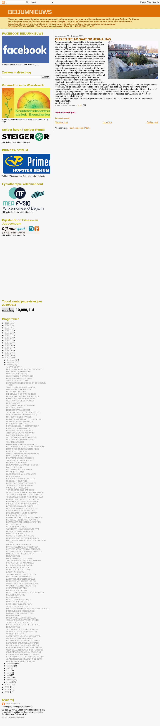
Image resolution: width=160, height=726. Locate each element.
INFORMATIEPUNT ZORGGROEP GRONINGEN (25, 447)
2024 (7, 325)
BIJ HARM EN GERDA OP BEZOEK (20, 554)
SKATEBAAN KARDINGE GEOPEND (20, 405)
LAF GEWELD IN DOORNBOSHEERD (21, 394)
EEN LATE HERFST (14, 615)
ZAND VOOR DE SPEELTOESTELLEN (21, 579)
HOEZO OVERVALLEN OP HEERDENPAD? (23, 625)
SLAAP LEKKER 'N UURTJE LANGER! (21, 387)
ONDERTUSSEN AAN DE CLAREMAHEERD (23, 636)
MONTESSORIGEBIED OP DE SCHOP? (22, 508)
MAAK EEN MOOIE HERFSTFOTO (19, 376)
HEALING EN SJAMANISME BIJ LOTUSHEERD (24, 647)
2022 (7, 330)
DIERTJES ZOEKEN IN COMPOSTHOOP (22, 426)
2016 (7, 345)
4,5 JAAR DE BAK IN (14, 367)
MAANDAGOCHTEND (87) (16, 602)
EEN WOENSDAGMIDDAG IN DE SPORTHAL (24, 419)
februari (10, 680)
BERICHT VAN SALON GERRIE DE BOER (22, 396)
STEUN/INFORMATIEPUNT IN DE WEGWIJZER (25, 657)
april (8, 675)
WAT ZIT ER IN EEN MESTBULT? (19, 577)
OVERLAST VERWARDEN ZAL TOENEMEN (23, 549)
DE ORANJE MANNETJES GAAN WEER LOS (24, 551)
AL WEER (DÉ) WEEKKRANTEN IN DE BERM (24, 659)
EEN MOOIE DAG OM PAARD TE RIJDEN (22, 538)
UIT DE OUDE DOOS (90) (16, 515)
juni (8, 670)
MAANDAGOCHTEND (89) (16, 456)
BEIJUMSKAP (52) (13, 476)
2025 (7, 323)
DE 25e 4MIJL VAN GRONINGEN (19, 604)
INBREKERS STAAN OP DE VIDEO (19, 506)
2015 (7, 348)
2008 (7, 689)
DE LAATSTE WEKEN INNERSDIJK (20, 458)
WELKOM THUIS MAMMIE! (16, 527)
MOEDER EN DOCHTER (16, 392)
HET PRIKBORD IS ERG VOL (17, 567)
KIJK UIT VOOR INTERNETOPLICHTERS (22, 449)
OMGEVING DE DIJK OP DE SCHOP (20, 440)
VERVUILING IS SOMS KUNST (18, 606)
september (11, 664)
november (11, 362)
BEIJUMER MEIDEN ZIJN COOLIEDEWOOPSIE (25, 369)
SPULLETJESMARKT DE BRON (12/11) (21, 415)
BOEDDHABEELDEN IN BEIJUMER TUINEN (23, 522)
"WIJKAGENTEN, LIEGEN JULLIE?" (20, 622)
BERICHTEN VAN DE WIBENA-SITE (20, 531)
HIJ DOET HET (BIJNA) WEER (18, 428)
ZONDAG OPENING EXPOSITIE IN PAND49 (23, 561)
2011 (7, 358)
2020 (7, 335)
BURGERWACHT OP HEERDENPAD (20, 661)
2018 (7, 340)
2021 (7, 333)
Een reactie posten (62, 118)
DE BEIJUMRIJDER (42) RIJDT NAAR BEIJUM (24, 517)
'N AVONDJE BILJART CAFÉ (17, 381)
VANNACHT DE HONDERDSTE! (18, 545)
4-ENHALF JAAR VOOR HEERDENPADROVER (24, 492)
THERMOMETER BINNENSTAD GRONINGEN (24, 495)
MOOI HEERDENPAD (14, 408)
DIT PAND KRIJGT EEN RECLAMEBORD (22, 504)
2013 (7, 353)
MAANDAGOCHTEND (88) (16, 534)
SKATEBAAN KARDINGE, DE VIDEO (20, 401)
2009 (7, 687)
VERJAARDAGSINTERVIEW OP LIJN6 (21, 574)
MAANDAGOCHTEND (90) (16, 374)
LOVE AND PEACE (13, 597)
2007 (7, 692)
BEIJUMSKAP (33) (13, 403)
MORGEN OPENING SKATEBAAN (19, 421)
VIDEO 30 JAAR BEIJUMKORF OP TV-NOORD (24, 650)
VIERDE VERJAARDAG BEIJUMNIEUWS (22, 583)
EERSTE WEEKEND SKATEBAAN (19, 378)
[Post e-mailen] (84, 105)
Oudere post (152, 122)
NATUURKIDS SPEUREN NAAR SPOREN (22, 643)
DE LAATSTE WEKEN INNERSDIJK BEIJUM (23, 641)
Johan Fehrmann (12, 704)
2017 (7, 343)
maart (9, 677)
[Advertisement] (16, 253)
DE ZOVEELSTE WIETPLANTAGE (19, 431)
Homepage (107, 122)
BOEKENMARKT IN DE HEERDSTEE (20, 558)
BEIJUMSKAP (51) (13, 556)
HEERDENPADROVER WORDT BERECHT (23, 502)
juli (8, 668)
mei (8, 673)
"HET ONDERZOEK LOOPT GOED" (20, 490)
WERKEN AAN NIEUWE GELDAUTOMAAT (22, 529)
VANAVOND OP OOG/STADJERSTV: (20, 460)
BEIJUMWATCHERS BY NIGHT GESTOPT (22, 465)
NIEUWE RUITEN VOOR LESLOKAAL (21, 479)
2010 (7, 684)
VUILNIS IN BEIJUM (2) (15, 472)
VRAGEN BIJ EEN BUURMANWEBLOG (21, 631)
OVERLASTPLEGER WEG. (16, 588)
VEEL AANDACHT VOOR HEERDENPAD (22, 629)
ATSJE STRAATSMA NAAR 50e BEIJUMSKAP (23, 652)
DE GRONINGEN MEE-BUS (17, 424)
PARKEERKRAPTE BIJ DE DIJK (18, 372)
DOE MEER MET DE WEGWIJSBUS (20, 563)
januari (9, 682)
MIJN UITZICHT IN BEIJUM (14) (18, 600)
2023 (7, 328)
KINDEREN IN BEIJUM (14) (17, 590)
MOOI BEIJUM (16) (13, 524)
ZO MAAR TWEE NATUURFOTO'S (19, 613)
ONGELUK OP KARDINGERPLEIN (19, 638)
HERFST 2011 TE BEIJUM (16, 451)
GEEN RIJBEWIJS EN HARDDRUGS (20, 511)
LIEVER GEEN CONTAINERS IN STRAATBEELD (25, 593)
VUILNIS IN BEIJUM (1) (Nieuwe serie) (21, 586)
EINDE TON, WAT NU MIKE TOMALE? (21, 474)
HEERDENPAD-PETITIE (15, 595)
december (11, 360)
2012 (7, 355)
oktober (10, 365)
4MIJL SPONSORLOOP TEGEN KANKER (22, 620)
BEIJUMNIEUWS (30, 12)
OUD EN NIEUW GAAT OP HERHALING (83, 39)
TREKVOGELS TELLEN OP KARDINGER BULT (24, 497)
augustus (10, 666)
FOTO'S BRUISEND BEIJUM (17, 435)
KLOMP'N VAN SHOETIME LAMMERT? (21, 444)
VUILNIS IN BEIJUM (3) (15, 442)
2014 (7, 350)
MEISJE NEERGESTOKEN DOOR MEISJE (22, 645)
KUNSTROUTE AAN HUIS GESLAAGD (21, 618)
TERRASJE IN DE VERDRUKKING (19, 485)
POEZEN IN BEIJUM (14, 467)
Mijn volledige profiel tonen (13, 717)
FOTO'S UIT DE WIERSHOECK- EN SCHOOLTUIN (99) (28, 609)
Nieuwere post (61, 122)
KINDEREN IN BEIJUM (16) (17, 463)
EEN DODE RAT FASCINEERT (18, 410)
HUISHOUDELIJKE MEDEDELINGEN (20, 399)
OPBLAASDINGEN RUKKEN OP (18, 389)
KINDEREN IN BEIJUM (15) (17, 481)
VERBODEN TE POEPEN (16, 634)
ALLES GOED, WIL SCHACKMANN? (20, 433)
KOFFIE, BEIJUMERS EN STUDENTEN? (22, 547)
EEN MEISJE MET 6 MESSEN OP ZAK (21, 581)
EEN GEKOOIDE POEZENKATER (19, 570)
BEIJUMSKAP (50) (13, 627)
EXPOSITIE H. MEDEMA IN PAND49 (20, 536)
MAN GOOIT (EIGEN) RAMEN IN (19, 417)
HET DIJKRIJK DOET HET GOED (19, 565)
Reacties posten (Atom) (79, 128)
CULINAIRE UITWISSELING (17, 488)
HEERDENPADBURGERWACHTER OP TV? (23, 654)
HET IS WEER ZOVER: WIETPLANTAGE (22, 520)
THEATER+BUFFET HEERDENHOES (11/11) (23, 412)
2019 (7, 338)
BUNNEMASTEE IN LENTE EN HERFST (21, 513)
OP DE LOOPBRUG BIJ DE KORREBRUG (22, 453)
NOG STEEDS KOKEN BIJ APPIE (19, 470)
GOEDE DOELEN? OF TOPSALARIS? (21, 483)
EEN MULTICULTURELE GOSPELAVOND (22, 499)
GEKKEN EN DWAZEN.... (16, 572)
